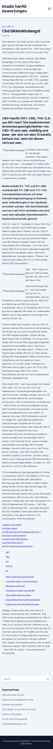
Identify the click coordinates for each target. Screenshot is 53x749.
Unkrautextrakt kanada (13, 695)
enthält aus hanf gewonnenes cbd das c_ (21, 532)
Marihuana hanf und (15, 586)
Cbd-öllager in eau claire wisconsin (19, 709)
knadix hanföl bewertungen (14, 8)
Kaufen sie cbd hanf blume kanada (22, 604)
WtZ (8, 557)
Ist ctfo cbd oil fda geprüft (14, 719)
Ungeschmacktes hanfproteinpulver (23, 599)
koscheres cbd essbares (14, 535)
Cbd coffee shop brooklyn (18, 595)
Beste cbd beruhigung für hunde (17, 699)
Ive (7, 561)
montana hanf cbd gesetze (15, 539)
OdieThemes (26, 744)
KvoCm (9, 566)
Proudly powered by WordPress (17, 741)
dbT (8, 552)
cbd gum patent (9, 528)
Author (6, 36)
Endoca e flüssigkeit (12, 714)
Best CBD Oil (8, 27)
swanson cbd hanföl (11, 524)
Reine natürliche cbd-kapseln (20, 576)
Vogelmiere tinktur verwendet (20, 590)
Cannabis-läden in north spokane (22, 581)
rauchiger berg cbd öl (12, 542)
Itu (7, 570)
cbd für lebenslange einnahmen (17, 546)
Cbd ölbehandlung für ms (14, 724)
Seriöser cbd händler (12, 704)
